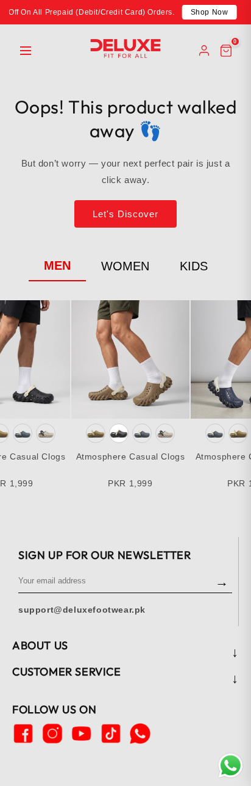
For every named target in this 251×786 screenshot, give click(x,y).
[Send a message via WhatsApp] (230, 765)
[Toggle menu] (26, 51)
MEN (57, 265)
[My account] (204, 50)
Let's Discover (125, 214)
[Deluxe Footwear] (125, 48)
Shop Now (209, 12)
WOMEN (125, 266)
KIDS (194, 266)
